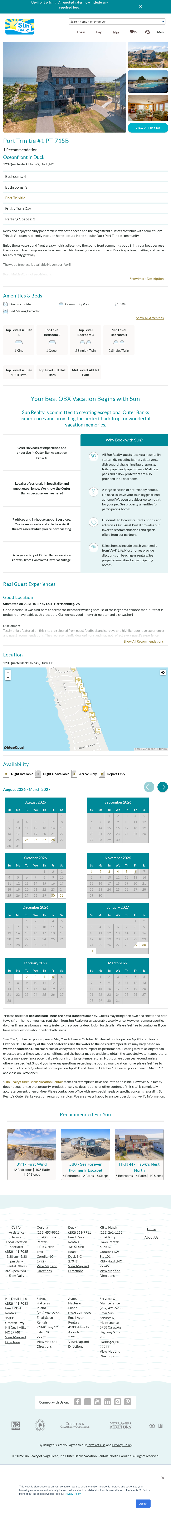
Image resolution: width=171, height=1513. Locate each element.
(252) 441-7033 (16, 1303)
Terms (163, 749)
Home (151, 1229)
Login (81, 32)
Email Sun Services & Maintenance (109, 1317)
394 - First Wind (31, 1163)
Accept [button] (143, 1503)
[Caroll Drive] (84, 696)
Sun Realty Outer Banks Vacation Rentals (33, 1082)
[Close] (139, 6)
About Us (151, 1237)
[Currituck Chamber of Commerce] (75, 1425)
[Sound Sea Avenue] (82, 690)
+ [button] (8, 672)
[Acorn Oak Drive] (80, 686)
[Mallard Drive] (92, 715)
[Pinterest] (127, 1401)
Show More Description (147, 278)
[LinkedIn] (107, 1401)
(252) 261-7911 (79, 1232)
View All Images (148, 127)
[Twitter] (87, 1401)
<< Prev (149, 787)
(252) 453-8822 (48, 1232)
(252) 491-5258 (111, 1308)
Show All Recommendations (144, 641)
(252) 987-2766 (48, 1313)
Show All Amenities (150, 318)
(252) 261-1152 (111, 1232)
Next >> (162, 787)
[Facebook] (77, 1401)
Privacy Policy (72, 1493)
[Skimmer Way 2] (73, 668)
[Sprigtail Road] (98, 731)
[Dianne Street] (93, 720)
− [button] (8, 677)
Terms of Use (96, 1445)
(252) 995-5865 (79, 1313)
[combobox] (117, 21)
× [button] (162, 1476)
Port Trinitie (15, 197)
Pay (99, 32)
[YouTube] (97, 1401)
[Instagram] (117, 1401)
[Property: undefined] (85, 709)
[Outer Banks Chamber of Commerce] (40, 1425)
